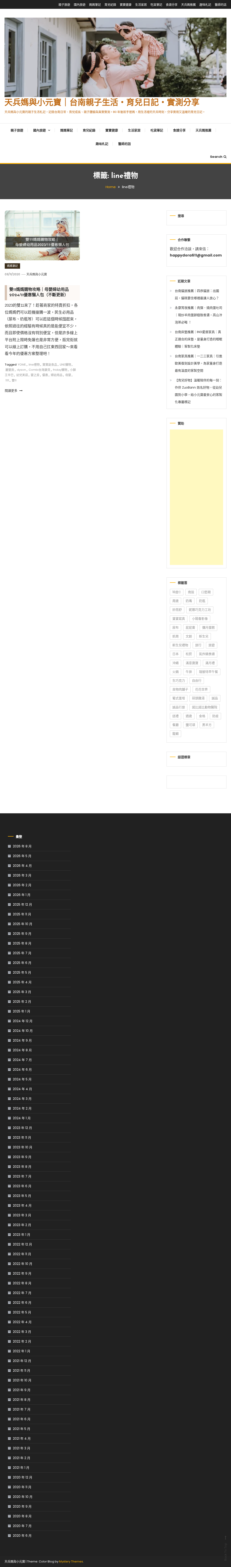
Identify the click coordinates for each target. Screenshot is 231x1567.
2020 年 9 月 (22, 1506)
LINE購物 (65, 364)
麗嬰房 (9, 370)
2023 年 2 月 (22, 1225)
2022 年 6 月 (22, 1302)
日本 (175, 654)
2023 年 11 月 (22, 1137)
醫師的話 (220, 4)
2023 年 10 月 (22, 1147)
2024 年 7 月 (22, 1060)
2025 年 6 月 (22, 963)
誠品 (215, 698)
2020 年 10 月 (22, 1497)
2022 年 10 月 (22, 1264)
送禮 (175, 716)
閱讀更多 (11, 390)
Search (216, 156)
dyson (21, 370)
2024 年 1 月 (22, 1118)
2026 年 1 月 (21, 895)
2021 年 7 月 (21, 1409)
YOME (22, 364)
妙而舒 (177, 609)
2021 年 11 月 (21, 1370)
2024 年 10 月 (23, 1030)
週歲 (189, 716)
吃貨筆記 (156, 4)
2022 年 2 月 (22, 1341)
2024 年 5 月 (22, 1079)
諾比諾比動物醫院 (204, 707)
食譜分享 (172, 4)
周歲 (175, 601)
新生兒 (203, 636)
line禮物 (34, 364)
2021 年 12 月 (22, 1361)
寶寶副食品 (49, 364)
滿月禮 (210, 663)
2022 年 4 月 (22, 1322)
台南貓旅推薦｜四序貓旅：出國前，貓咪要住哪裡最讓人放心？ (197, 294)
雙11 (14, 380)
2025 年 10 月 (22, 924)
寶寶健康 (126, 4)
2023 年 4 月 (22, 1205)
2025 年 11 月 (22, 914)
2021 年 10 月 (22, 1380)
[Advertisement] (196, 497)
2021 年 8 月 (21, 1399)
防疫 (215, 716)
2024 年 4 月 (22, 1089)
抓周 (175, 636)
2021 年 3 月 (21, 1448)
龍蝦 (175, 733)
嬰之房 (35, 375)
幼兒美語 (22, 375)
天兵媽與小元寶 (36, 274)
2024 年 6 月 (22, 1069)
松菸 (189, 654)
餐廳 (175, 725)
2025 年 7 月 (22, 953)
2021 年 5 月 (21, 1429)
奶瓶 (202, 601)
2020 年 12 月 (22, 1477)
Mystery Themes (71, 1561)
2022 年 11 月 (22, 1254)
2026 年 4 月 (22, 865)
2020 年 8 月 (22, 1516)
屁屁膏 (190, 627)
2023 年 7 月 (22, 1176)
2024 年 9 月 (22, 1040)
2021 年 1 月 (21, 1467)
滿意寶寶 (192, 663)
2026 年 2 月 (22, 885)
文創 (189, 636)
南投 (191, 592)
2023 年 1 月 (21, 1234)
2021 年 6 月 (21, 1419)
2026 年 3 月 (22, 875)
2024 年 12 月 (22, 1021)
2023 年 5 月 (22, 1196)
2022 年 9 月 (22, 1273)
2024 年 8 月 (22, 1050)
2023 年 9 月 (22, 1157)
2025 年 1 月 (21, 1011)
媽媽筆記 (95, 4)
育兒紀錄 (110, 4)
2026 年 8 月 (22, 846)
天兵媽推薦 (188, 4)
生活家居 (141, 4)
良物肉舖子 (180, 689)
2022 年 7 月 (22, 1293)
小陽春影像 (200, 618)
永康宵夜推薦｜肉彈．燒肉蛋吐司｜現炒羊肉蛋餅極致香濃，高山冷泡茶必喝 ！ (198, 314)
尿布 (175, 627)
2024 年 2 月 (22, 1108)
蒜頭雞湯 (198, 698)
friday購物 (60, 370)
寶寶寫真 (178, 618)
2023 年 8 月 (22, 1166)
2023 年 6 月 (22, 1186)
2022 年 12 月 (22, 1244)
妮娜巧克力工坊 (200, 609)
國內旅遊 (79, 4)
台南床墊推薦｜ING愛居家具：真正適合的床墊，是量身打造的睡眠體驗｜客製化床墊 (198, 339)
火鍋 (175, 671)
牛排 (189, 671)
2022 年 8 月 (22, 1283)
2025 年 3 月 (22, 992)
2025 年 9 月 (22, 933)
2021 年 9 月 (21, 1390)
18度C (176, 592)
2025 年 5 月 (22, 972)
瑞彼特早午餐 (208, 671)
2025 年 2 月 (22, 1001)
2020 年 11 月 (22, 1487)
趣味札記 (205, 4)
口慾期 (206, 592)
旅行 (198, 645)
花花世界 (201, 689)
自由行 (196, 680)
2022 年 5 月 (22, 1312)
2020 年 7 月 (22, 1526)
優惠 (45, 375)
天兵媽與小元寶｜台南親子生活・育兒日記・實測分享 (102, 103)
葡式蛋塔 (178, 698)
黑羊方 (207, 725)
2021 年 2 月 (21, 1458)
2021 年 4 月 (22, 1438)
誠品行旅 (178, 707)
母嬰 (68, 375)
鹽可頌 (190, 725)
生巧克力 (178, 680)
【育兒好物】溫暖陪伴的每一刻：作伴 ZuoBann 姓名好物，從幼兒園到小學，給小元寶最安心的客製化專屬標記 (198, 391)
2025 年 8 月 (22, 943)
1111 (7, 380)
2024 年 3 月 (22, 1098)
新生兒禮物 (180, 645)
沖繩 (175, 663)
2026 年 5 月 (22, 856)
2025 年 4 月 (22, 982)
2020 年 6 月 (22, 1535)
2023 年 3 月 (22, 1215)
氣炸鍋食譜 (207, 654)
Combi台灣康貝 (39, 370)
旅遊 (211, 645)
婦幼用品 (56, 375)
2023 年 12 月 (22, 1128)
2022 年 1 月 (21, 1351)
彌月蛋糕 (208, 627)
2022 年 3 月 (22, 1331)
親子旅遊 (64, 4)
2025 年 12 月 (22, 904)
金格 (202, 716)
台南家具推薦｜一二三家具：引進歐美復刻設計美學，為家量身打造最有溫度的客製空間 (198, 363)
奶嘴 (189, 601)
